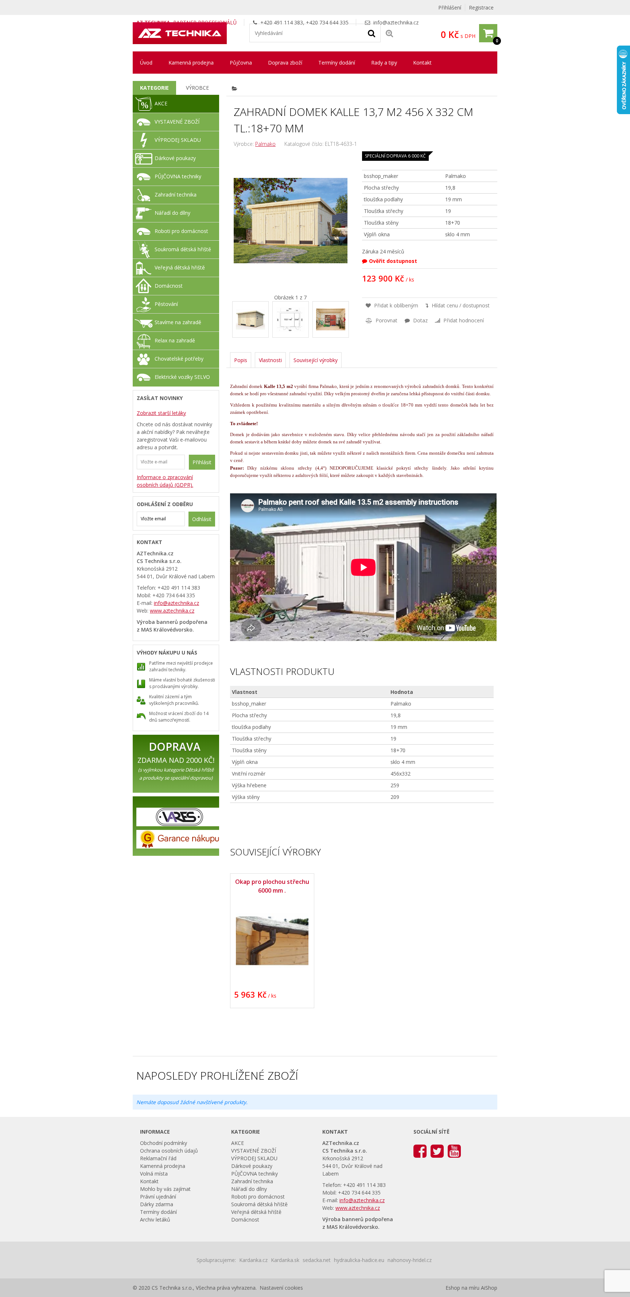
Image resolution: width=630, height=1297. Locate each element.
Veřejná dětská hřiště (180, 267)
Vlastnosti (270, 360)
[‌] (344, 319)
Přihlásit (201, 462)
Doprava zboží (285, 62)
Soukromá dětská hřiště (183, 249)
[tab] (154, 88)
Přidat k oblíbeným (395, 305)
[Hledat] (371, 33)
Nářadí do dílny (172, 212)
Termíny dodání (336, 62)
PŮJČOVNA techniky (178, 176)
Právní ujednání (158, 1196)
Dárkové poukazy (175, 158)
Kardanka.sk (285, 1260)
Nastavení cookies (281, 1287)
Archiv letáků (155, 1219)
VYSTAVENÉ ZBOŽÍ (177, 121)
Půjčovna (241, 62)
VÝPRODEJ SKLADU (178, 139)
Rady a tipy (384, 62)
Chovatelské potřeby (179, 358)
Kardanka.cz (253, 1260)
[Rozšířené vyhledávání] (389, 33)
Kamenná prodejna (191, 62)
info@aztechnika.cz (396, 22)
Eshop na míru (462, 1287)
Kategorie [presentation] (154, 87)
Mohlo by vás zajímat (165, 1188)
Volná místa (154, 1173)
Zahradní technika (176, 194)
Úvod (146, 62)
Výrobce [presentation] (197, 87)
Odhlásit (201, 519)
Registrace (481, 7)
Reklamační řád (158, 1158)
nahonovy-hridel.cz (410, 1260)
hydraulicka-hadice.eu (359, 1260)
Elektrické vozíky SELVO (182, 376)
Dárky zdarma (156, 1204)
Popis (240, 360)
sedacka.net (317, 1260)
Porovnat (385, 320)
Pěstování (166, 303)
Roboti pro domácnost (181, 231)
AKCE (161, 103)
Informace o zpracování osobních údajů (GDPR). (165, 481)
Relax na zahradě (175, 340)
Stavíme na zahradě (178, 322)
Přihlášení (449, 7)
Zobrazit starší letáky (161, 412)
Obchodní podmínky (163, 1142)
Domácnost (169, 285)
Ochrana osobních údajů (169, 1150)
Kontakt (422, 62)
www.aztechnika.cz (172, 610)
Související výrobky (315, 360)
